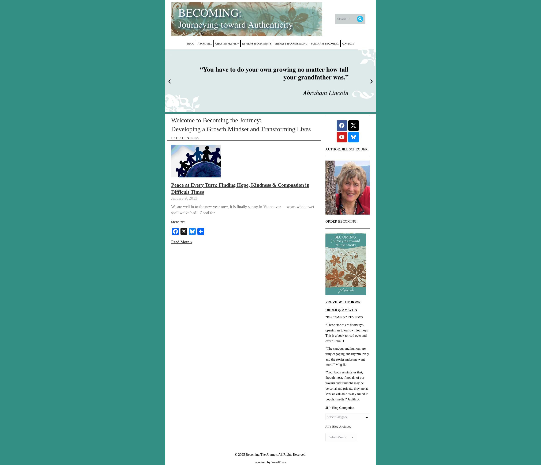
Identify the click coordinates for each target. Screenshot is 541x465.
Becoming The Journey (261, 454)
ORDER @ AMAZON (341, 310)
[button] (169, 81)
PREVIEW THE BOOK (343, 302)
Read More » (181, 242)
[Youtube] (342, 137)
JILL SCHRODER (354, 149)
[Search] (360, 19)
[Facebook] (342, 125)
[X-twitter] (353, 125)
